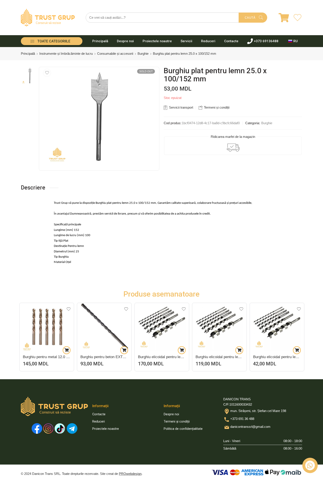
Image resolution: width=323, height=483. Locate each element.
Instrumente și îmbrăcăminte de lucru (66, 53)
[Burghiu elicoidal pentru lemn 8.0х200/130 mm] (231, 327)
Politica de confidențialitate (183, 429)
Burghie (143, 53)
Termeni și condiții (216, 107)
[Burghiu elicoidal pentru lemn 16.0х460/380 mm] (289, 327)
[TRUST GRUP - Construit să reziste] (48, 17)
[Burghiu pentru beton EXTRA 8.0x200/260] (58, 327)
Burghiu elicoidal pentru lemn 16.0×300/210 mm (174, 357)
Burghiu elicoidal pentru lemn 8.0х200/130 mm (231, 357)
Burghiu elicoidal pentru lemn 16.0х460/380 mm (289, 357)
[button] (21, 350)
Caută (250, 17)
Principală (100, 41)
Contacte (231, 41)
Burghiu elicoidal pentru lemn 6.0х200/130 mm (116, 357)
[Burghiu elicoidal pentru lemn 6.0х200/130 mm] (116, 327)
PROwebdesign (130, 474)
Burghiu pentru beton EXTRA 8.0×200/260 (58, 357)
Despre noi (125, 41)
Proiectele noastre (157, 41)
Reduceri (208, 41)
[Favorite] (47, 72)
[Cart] (281, 18)
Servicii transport (180, 107)
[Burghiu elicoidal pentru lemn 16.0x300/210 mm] (174, 327)
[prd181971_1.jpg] (29, 75)
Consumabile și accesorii (115, 53)
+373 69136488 (266, 41)
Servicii (186, 41)
